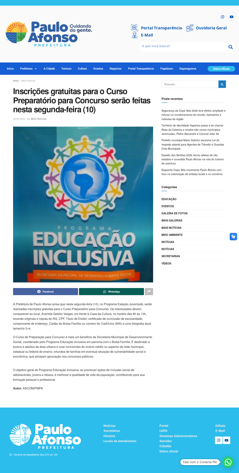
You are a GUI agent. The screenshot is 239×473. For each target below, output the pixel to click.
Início (10, 68)
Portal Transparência (141, 68)
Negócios (116, 68)
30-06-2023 (19, 118)
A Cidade (49, 68)
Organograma (187, 68)
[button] (228, 462)
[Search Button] (222, 84)
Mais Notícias (28, 80)
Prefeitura (26, 68)
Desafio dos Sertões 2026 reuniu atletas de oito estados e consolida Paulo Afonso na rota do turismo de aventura (193, 159)
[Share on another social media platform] (149, 291)
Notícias (168, 242)
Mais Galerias (172, 220)
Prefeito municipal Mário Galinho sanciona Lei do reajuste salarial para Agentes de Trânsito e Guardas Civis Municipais (193, 144)
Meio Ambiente (172, 235)
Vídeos (166, 263)
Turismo (66, 68)
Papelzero (166, 68)
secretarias (171, 256)
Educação (169, 199)
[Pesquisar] (230, 47)
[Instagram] (222, 17)
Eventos (98, 68)
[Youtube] (231, 17)
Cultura (82, 68)
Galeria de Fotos (174, 213)
